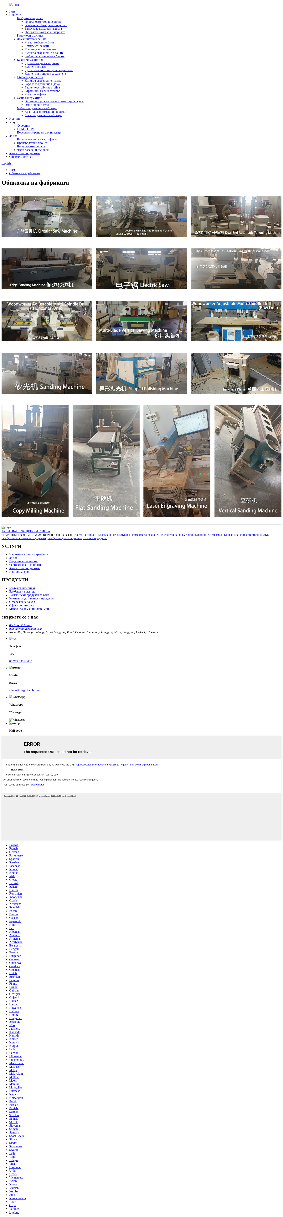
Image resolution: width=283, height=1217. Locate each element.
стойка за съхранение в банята (44, 56)
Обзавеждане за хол (30, 77)
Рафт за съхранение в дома (42, 84)
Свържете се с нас (21, 156)
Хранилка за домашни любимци (46, 111)
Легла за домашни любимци (43, 115)
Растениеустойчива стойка (42, 87)
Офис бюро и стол (37, 104)
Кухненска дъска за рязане (42, 63)
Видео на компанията (31, 146)
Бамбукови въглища (30, 35)
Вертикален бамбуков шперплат (46, 25)
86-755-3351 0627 (20, 661)
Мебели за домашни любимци (37, 108)
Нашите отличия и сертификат (37, 139)
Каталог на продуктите (24, 153)
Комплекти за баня (37, 46)
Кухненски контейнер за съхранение (49, 70)
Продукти (15, 14)
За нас (13, 136)
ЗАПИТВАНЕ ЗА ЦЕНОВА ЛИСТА (26, 531)
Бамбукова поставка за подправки (24, 538)
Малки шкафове (35, 94)
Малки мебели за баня (39, 42)
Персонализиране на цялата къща (39, 132)
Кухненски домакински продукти (31, 598)
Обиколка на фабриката (24, 173)
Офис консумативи (29, 97)
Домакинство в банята (31, 39)
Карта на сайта (84, 534)
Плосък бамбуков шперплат (43, 21)
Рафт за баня (172, 534)
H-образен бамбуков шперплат (45, 32)
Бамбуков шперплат (30, 18)
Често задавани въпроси (33, 149)
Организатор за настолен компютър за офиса (54, 101)
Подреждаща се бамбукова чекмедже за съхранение (129, 534)
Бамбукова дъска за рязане (65, 538)
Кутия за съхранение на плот (44, 80)
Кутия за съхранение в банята (44, 52)
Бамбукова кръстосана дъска (43, 28)
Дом (12, 11)
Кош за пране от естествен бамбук (246, 534)
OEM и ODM (25, 129)
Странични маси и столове (42, 91)
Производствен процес (32, 142)
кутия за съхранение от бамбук (202, 534)
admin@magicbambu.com (25, 690)
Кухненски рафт (35, 66)
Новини (14, 118)
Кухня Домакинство (30, 59)
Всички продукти (95, 538)
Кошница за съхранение (40, 49)
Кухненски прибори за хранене (45, 73)
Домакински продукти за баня (29, 595)
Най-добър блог (19, 571)
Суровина (23, 125)
